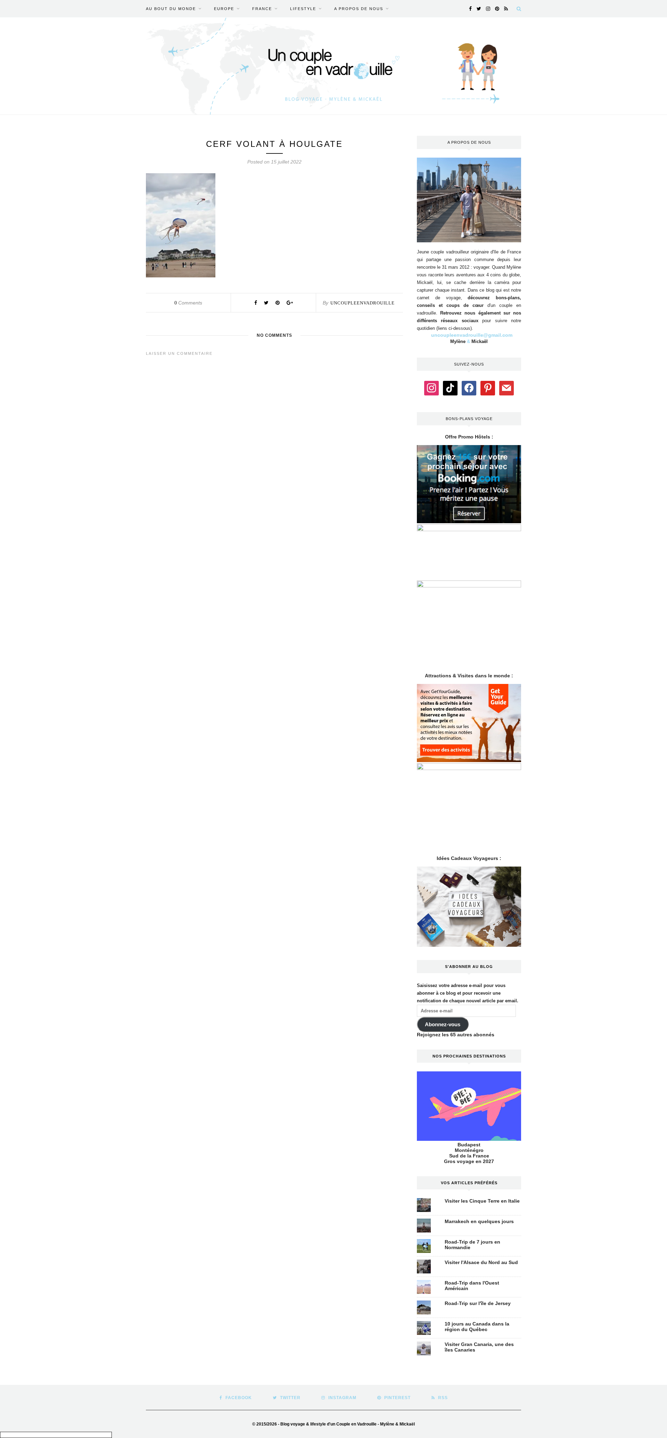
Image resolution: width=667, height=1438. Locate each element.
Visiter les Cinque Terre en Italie (482, 1201)
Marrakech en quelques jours (479, 1221)
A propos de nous (358, 9)
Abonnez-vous (442, 1024)
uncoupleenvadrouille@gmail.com (471, 335)
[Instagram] (431, 387)
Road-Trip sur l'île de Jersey (478, 1303)
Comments (188, 303)
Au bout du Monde (171, 9)
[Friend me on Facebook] (469, 387)
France (262, 9)
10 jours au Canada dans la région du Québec (477, 1326)
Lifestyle (303, 9)
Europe (224, 9)
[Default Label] (450, 387)
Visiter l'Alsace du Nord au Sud (481, 1262)
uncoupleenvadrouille (362, 303)
